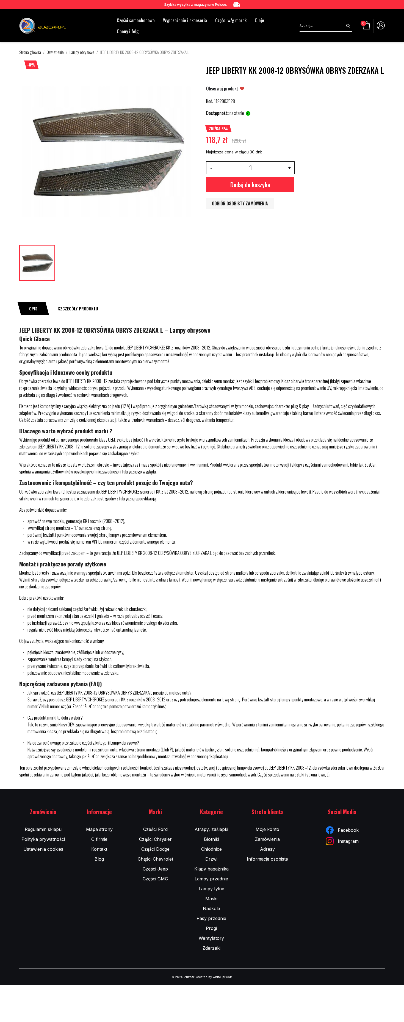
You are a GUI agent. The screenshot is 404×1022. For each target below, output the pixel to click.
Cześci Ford (155, 829)
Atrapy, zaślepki (211, 829)
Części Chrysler (155, 839)
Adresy (267, 849)
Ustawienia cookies (43, 849)
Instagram (348, 841)
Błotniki (211, 839)
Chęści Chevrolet (155, 859)
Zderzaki (211, 948)
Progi (211, 928)
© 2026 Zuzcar (182, 977)
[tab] (33, 308)
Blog (99, 859)
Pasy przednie (211, 918)
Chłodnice (211, 849)
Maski (211, 898)
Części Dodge (155, 849)
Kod (209, 101)
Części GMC (155, 878)
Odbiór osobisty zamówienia (240, 203)
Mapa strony (99, 829)
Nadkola (211, 908)
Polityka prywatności (43, 839)
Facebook (348, 830)
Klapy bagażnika (211, 869)
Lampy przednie (211, 878)
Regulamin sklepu (43, 829)
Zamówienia (267, 839)
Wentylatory (211, 938)
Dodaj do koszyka (250, 184)
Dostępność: (217, 113)
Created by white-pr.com (214, 977)
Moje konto (267, 829)
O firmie (99, 839)
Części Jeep (155, 869)
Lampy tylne (211, 888)
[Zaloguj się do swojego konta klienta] (381, 27)
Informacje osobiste (267, 859)
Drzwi (211, 859)
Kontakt (99, 849)
